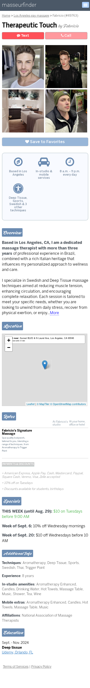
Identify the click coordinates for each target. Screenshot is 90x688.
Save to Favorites (47, 142)
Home (6, 15)
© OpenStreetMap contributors (68, 404)
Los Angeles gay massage (31, 15)
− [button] (8, 347)
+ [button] (8, 340)
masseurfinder (19, 6)
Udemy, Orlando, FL (17, 652)
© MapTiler (43, 404)
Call (67, 35)
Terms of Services (16, 666)
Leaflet (31, 404)
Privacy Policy (41, 666)
